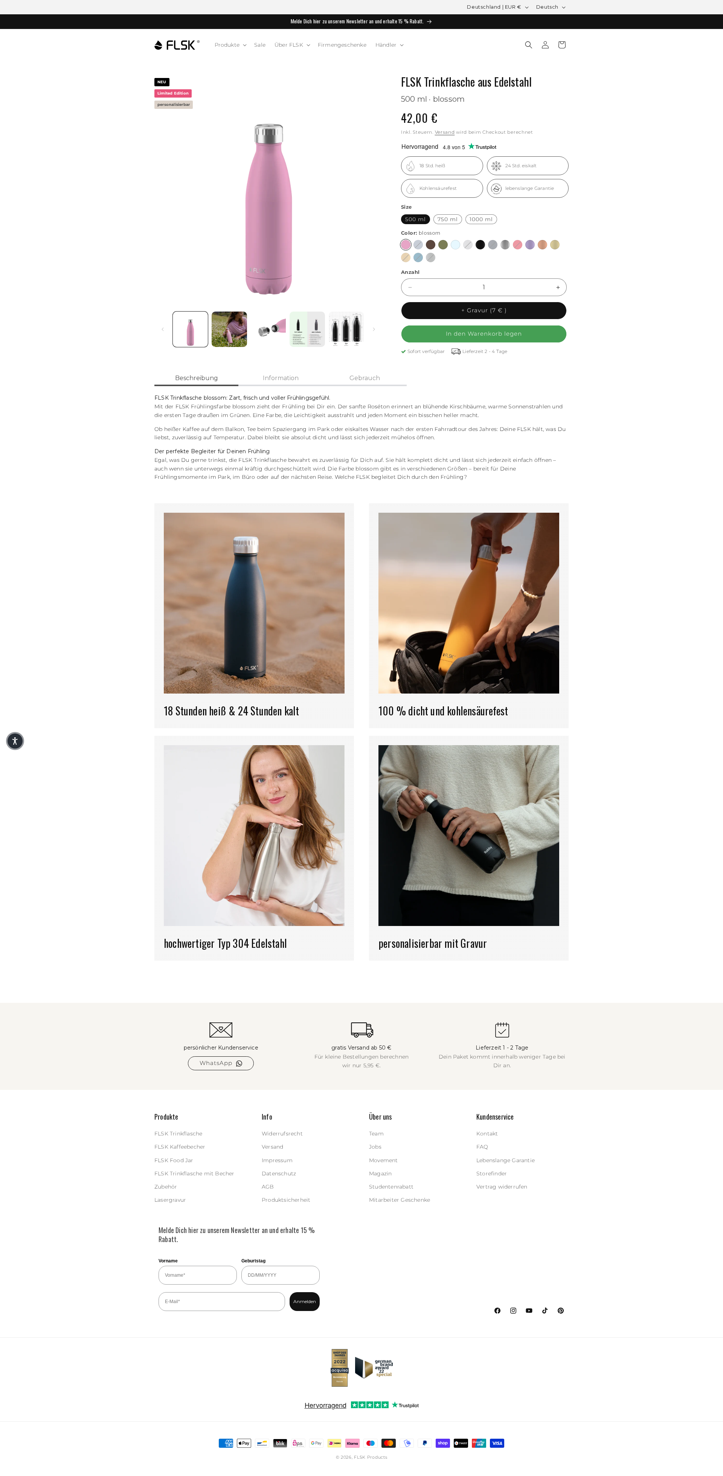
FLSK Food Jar (174, 1160)
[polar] (455, 245)
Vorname (168, 1261)
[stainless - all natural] (505, 245)
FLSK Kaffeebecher (179, 1147)
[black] (480, 245)
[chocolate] (430, 245)
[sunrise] (405, 258)
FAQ (482, 1147)
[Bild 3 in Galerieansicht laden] (268, 329)
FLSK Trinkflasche (178, 1134)
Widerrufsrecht (282, 1134)
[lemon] (555, 245)
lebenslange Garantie (529, 188)
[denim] (418, 245)
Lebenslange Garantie (505, 1160)
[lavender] (530, 245)
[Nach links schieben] (162, 329)
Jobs (375, 1147)
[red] (517, 245)
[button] (230, 45)
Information (281, 378)
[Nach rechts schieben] (374, 329)
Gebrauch (364, 378)
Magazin (380, 1173)
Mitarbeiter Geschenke (399, 1200)
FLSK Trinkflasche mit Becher (194, 1173)
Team (376, 1134)
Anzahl (410, 272)
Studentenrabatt (391, 1186)
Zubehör (165, 1186)
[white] (468, 245)
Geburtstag (253, 1261)
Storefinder (491, 1173)
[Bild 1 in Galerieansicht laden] (190, 329)
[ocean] (418, 258)
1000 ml (481, 219)
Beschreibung (196, 378)
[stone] (430, 258)
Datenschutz (279, 1173)
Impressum (277, 1160)
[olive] (443, 245)
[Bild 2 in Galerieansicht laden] (229, 329)
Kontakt (487, 1134)
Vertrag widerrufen (502, 1186)
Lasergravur (170, 1200)
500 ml (415, 219)
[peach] (542, 245)
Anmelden (304, 1301)
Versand (445, 132)
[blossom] (405, 245)
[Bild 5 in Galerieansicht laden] (346, 329)
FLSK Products (370, 1457)
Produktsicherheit (286, 1200)
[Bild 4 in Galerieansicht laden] (307, 329)
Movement (383, 1160)
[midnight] (492, 245)
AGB (268, 1186)
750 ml (448, 219)
